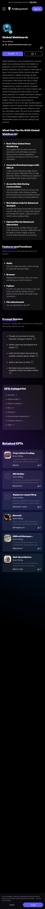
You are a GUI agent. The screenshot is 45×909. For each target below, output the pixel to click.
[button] (4, 9)
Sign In (37, 9)
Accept (33, 905)
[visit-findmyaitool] (17, 10)
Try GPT (11, 54)
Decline (12, 905)
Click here (33, 2)
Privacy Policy (6, 900)
